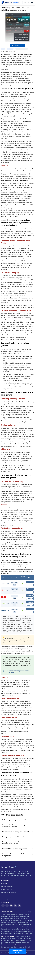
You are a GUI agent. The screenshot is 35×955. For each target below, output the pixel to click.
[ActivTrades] (3, 610)
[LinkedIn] (15, 905)
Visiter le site (30, 582)
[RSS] (3, 905)
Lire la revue (30, 585)
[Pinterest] (19, 905)
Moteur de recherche (8, 892)
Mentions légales (7, 886)
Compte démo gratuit (17, 951)
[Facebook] (11, 905)
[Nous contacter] (28, 2)
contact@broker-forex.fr (9, 900)
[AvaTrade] (3, 583)
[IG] (3, 597)
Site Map (4, 883)
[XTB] (3, 590)
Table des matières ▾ (17, 45)
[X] (7, 905)
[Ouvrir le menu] (32, 2)
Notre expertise (6, 889)
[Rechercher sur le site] (25, 2)
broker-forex (8, 867)
